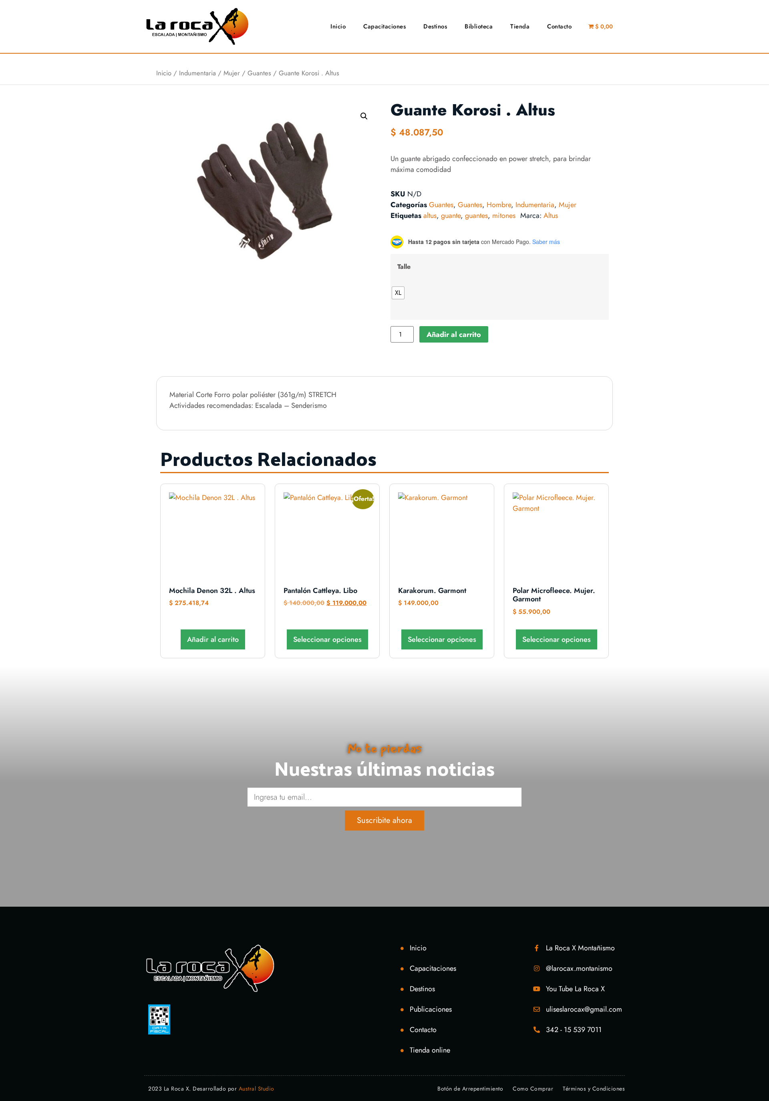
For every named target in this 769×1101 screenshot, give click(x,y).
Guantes (259, 73)
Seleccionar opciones (327, 639)
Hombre (499, 205)
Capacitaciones (384, 26)
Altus (551, 215)
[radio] (398, 293)
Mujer (231, 73)
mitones (503, 215)
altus (430, 215)
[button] (364, 116)
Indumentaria (197, 73)
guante (451, 215)
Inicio (338, 26)
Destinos (435, 26)
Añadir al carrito (454, 334)
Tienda (519, 26)
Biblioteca (479, 26)
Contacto (559, 26)
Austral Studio (256, 1089)
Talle (404, 267)
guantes (476, 215)
